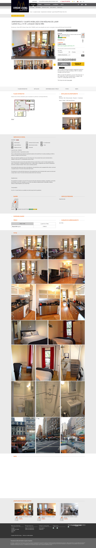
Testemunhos (59, 7)
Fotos (67, 88)
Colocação (13, 530)
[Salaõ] (29, 247)
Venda (39, 4)
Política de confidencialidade (28, 535)
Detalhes (36, 88)
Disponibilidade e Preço (52, 88)
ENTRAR (34, 1)
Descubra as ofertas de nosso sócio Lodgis (76, 525)
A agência (55, 4)
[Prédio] (23, 435)
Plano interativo (22, 88)
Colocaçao (47, 4)
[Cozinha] (23, 302)
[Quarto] (29, 332)
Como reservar (53, 7)
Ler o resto (69, 80)
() (74, 1)
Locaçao (33, 4)
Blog (62, 4)
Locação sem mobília (15, 529)
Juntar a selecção (72, 30)
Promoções (32, 7)
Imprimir (62, 30)
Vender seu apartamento (29, 529)
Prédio (12, 119)
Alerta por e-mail (45, 7)
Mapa (76, 88)
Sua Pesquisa (38, 7)
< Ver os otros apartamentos (18, 15)
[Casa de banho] (23, 399)
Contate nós (41, 529)
